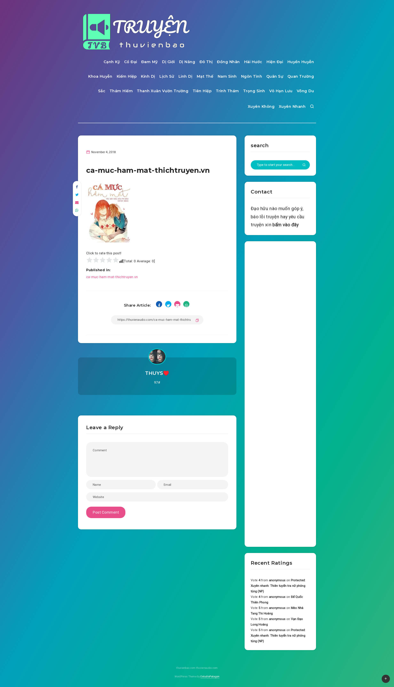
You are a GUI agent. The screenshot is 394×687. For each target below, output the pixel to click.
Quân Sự (274, 76)
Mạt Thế (205, 76)
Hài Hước (253, 62)
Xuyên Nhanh (292, 106)
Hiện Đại (274, 62)
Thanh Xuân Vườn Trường (162, 91)
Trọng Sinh (254, 91)
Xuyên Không (261, 106)
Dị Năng (187, 62)
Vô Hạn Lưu (280, 91)
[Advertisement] (280, 393)
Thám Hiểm (121, 91)
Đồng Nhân (228, 62)
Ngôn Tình (251, 76)
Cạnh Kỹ (112, 62)
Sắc (101, 91)
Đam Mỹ (149, 62)
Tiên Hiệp (202, 91)
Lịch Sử (166, 76)
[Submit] (304, 165)
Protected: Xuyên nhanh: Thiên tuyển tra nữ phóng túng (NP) (278, 585)
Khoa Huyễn (100, 76)
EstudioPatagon (209, 676)
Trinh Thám (227, 91)
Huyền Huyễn (300, 62)
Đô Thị (206, 62)
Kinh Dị (148, 76)
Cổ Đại (130, 62)
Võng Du (305, 91)
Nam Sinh (227, 76)
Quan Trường (300, 76)
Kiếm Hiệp (127, 76)
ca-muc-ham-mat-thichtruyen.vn (112, 277)
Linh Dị (185, 76)
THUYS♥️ (157, 373)
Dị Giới (168, 62)
